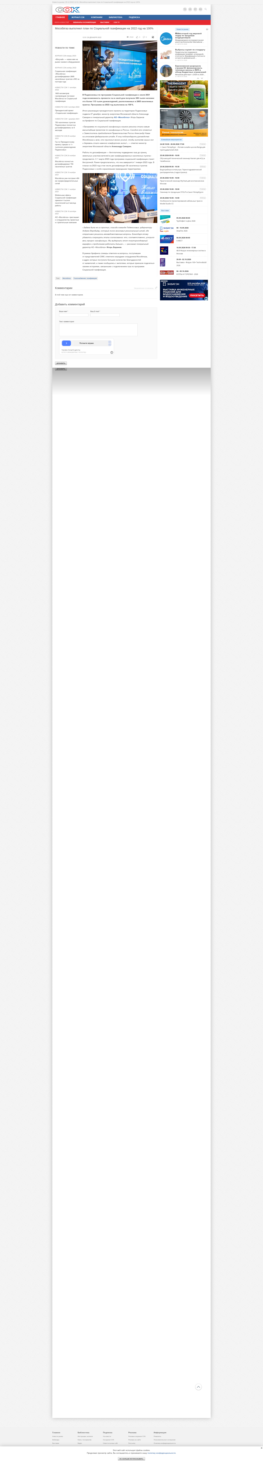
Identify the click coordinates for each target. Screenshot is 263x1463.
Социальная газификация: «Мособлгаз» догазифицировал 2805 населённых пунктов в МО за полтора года (67, 76)
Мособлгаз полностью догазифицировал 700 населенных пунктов (64, 164)
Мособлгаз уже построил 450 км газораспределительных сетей (67, 181)
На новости (107, 1436)
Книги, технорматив (84, 1440)
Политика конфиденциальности (165, 1443)
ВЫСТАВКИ (104, 22)
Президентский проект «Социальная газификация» (66, 111)
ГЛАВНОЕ (60, 17)
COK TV (116, 22)
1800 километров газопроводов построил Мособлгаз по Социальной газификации (66, 97)
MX (200, 9)
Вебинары (55, 1440)
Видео (80, 1443)
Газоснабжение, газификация (85, 278)
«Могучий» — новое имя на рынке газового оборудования (67, 60)
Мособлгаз (67, 278)
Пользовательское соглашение (164, 1440)
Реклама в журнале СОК (136, 1436)
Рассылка (131, 1443)
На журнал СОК (108, 1440)
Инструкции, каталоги (85, 1436)
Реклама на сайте (134, 1440)
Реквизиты (157, 1436)
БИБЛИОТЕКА (115, 17)
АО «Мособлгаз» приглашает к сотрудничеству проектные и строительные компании (67, 220)
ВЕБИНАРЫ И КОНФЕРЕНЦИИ (84, 22)
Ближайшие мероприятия (171, 140)
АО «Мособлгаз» (122, 117)
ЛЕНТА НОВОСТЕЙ (62, 22)
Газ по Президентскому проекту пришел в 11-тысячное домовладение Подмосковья (65, 145)
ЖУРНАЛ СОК (78, 17)
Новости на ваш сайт (110, 1443)
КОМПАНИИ (96, 17)
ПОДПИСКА (134, 17)
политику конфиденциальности (162, 1453)
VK (190, 9)
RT (195, 9)
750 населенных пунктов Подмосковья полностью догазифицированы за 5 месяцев (65, 126)
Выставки (165, 211)
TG (185, 9)
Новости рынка (182, 29)
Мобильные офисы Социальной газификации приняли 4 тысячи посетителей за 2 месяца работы (65, 200)
